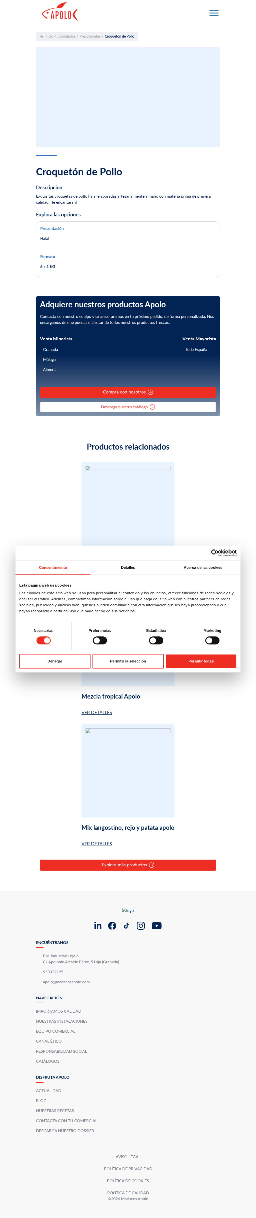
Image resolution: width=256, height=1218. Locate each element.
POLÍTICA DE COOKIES (128, 1181)
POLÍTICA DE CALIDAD (128, 1193)
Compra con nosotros (124, 392)
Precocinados (90, 36)
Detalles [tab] (128, 567)
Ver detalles (97, 713)
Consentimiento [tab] (53, 567)
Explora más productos (124, 865)
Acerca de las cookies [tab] (203, 567)
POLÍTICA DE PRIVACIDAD (128, 1169)
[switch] (100, 640)
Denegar (55, 661)
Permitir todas (201, 661)
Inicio (48, 36)
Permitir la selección (128, 661)
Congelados (66, 36)
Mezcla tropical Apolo (111, 697)
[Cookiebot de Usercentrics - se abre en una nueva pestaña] (215, 553)
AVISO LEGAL (128, 1157)
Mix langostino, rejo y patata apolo (128, 828)
